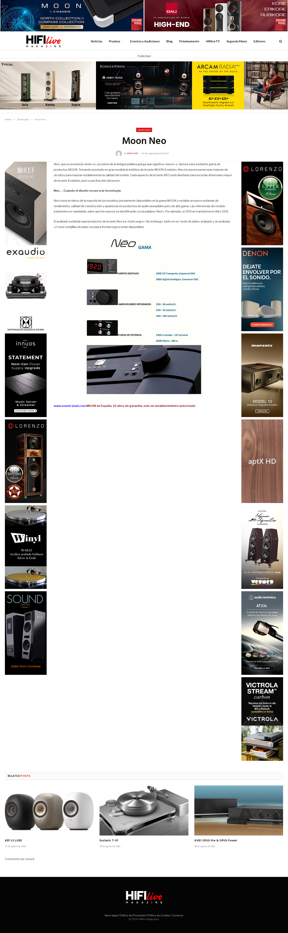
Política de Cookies (158, 915)
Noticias (96, 41)
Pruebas (114, 41)
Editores (259, 41)
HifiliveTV (213, 41)
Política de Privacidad (133, 915)
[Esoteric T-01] (144, 810)
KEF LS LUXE (13, 841)
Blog (169, 41)
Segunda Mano (236, 41)
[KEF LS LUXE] (49, 810)
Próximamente (189, 41)
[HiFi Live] (43, 41)
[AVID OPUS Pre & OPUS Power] (238, 810)
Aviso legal (111, 915)
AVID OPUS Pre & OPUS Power (215, 841)
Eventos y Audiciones (145, 41)
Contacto (177, 915)
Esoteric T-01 (109, 841)
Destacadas (144, 130)
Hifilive (132, 153)
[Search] (280, 41)
